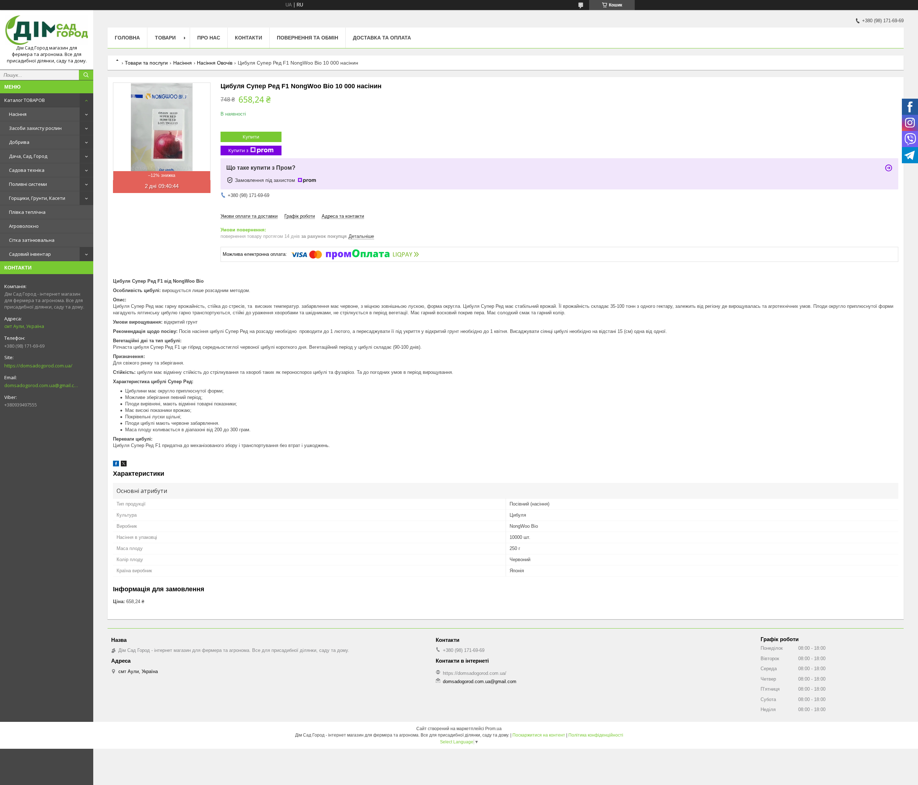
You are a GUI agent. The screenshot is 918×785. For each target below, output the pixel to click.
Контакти (248, 38)
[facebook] (116, 464)
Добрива (19, 142)
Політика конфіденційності (595, 735)
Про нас (208, 38)
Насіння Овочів (214, 63)
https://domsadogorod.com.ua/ (38, 365)
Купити (251, 136)
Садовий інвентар (30, 254)
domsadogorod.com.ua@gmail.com (41, 385)
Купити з (238, 150)
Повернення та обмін (307, 38)
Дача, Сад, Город (28, 156)
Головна (127, 38)
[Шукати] (86, 75)
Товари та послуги (146, 63)
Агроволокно (24, 226)
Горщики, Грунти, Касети (37, 198)
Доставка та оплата (382, 38)
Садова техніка (26, 170)
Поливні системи (28, 184)
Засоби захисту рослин (35, 128)
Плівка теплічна (27, 212)
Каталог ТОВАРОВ (24, 100)
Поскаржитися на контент (538, 735)
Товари (165, 38)
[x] (124, 464)
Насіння (18, 114)
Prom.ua (493, 728)
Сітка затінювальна (32, 240)
